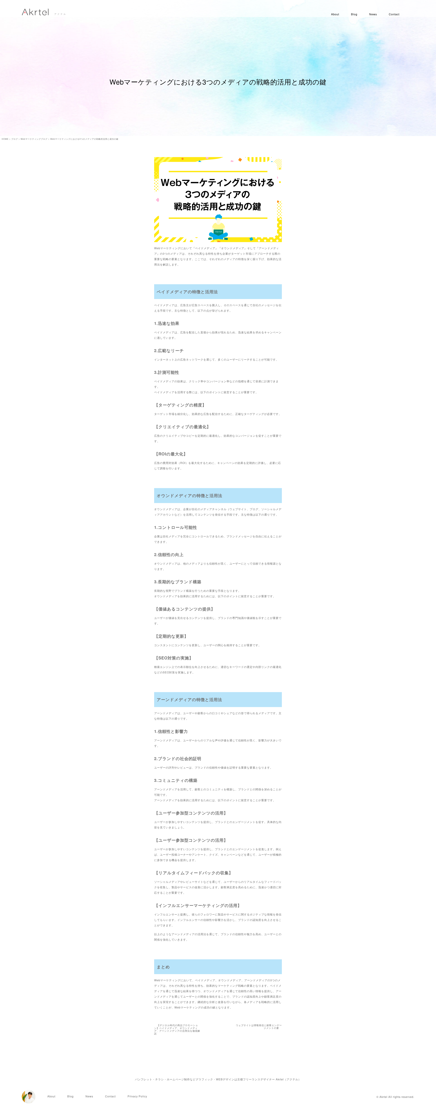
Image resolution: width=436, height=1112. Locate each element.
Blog (354, 14)
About (335, 14)
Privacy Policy (137, 1096)
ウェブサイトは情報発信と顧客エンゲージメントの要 (259, 1026)
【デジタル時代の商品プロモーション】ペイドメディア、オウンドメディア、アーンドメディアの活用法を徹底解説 (177, 1029)
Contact (394, 14)
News (373, 14)
